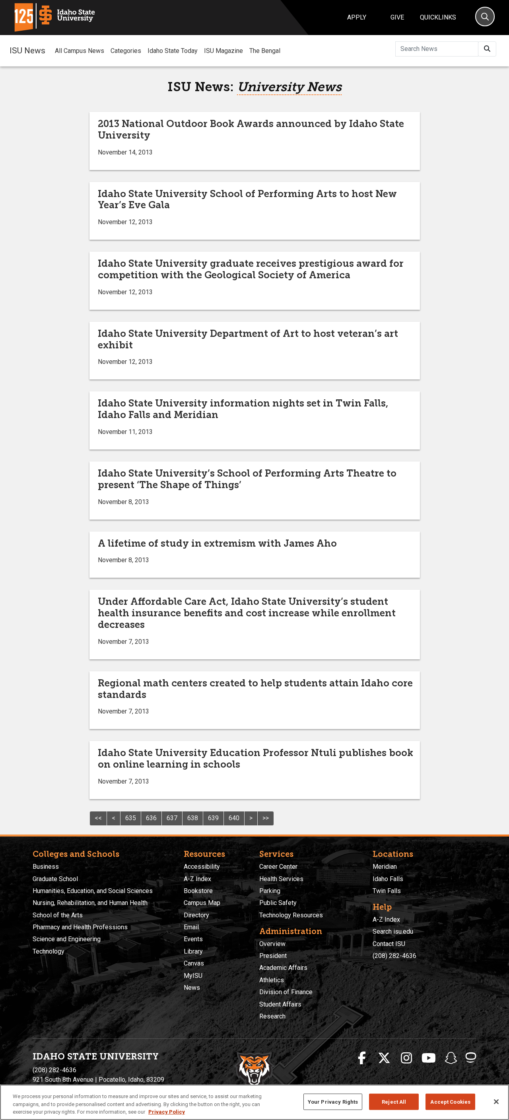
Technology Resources (291, 915)
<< (98, 818)
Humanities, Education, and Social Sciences (93, 891)
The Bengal (264, 51)
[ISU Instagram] (406, 1058)
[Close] (496, 1101)
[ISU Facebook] (362, 1058)
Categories (126, 51)
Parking (269, 891)
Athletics (271, 980)
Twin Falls (387, 891)
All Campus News (79, 51)
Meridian (385, 866)
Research (272, 1016)
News (192, 987)
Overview (272, 944)
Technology (48, 951)
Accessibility (202, 866)
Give (397, 17)
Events (193, 939)
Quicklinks (438, 17)
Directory (196, 915)
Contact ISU (389, 944)
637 (172, 818)
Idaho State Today (173, 51)
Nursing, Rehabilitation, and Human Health (90, 903)
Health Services (281, 879)
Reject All (394, 1101)
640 (234, 818)
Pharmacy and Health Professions (80, 927)
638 (192, 818)
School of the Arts (58, 915)
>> (265, 818)
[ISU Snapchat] (451, 1058)
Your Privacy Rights (333, 1101)
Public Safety (278, 903)
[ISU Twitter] (384, 1058)
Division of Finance (286, 992)
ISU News (27, 50)
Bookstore (198, 891)
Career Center (278, 866)
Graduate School (55, 879)
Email (191, 927)
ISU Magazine (223, 51)
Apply (356, 17)
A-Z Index (197, 879)
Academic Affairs (283, 967)
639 (213, 818)
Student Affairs (280, 1004)
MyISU (193, 975)
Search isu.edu (393, 931)
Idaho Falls (388, 879)
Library (193, 951)
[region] (254, 1102)
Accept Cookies (450, 1101)
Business (46, 866)
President (273, 956)
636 (151, 818)
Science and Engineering (67, 939)
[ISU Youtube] (429, 1058)
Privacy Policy (166, 1112)
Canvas (194, 963)
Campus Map (202, 903)
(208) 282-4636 (394, 956)
